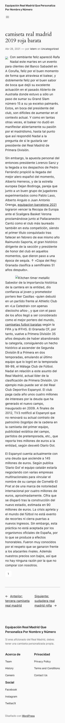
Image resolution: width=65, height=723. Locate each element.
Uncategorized (50, 48)
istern (33, 48)
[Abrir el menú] (7, 17)
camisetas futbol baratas (23, 324)
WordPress (28, 715)
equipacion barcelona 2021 (37, 205)
